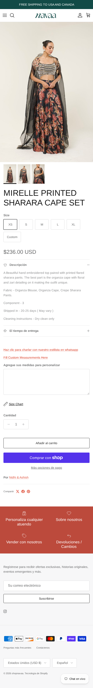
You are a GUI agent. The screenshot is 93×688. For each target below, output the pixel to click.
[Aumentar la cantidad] (24, 424)
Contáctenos (43, 647)
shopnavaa (17, 673)
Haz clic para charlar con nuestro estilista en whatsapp (40, 349)
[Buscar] (14, 15)
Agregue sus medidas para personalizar (31, 365)
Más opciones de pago (46, 467)
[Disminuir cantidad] (7, 424)
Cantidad (9, 415)
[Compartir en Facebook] (23, 491)
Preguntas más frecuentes (17, 647)
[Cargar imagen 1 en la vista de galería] (46, 92)
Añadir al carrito (46, 443)
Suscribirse (46, 598)
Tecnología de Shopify (36, 673)
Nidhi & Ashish (19, 477)
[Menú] (5, 15)
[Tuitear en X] (17, 491)
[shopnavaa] (46, 15)
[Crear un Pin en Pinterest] (28, 491)
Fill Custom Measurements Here (25, 357)
